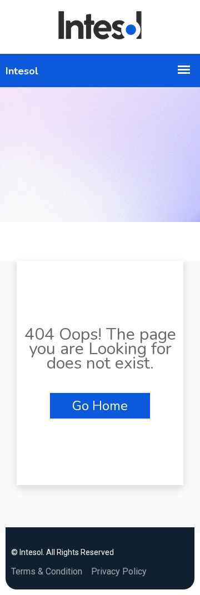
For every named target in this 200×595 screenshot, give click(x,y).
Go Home (100, 406)
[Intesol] (100, 27)
